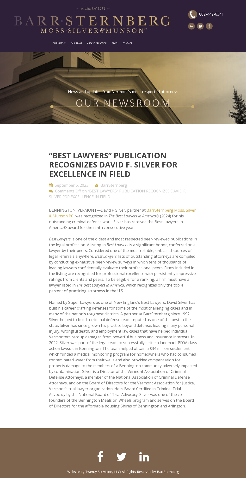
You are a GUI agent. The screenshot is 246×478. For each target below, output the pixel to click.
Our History (59, 43)
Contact (127, 43)
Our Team (76, 43)
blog (114, 43)
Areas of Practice (96, 43)
